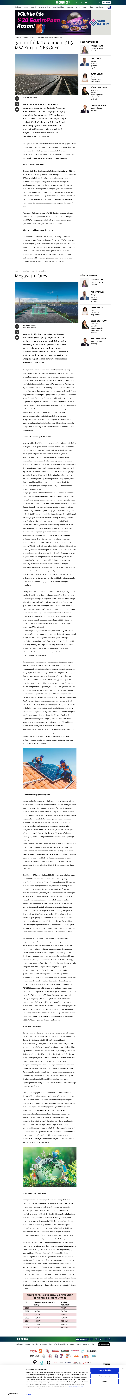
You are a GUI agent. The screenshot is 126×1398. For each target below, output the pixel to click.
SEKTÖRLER (26, 37)
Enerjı (33, 37)
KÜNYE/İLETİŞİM (82, 1339)
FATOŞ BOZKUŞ (97, 46)
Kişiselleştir (103, 1376)
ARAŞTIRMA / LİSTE (44, 7)
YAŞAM (85, 7)
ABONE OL (106, 2)
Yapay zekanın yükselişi (96, 109)
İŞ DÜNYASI (18, 7)
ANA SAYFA (18, 37)
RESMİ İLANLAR (100, 7)
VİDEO (91, 7)
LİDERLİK (33, 7)
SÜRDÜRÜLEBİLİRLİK (58, 7)
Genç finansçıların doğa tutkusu (96, 79)
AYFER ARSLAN (97, 74)
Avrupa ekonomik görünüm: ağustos (95, 64)
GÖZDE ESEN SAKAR (99, 87)
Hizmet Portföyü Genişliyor (97, 50)
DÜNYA (78, 7)
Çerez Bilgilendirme (75, 1386)
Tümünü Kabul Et (105, 1370)
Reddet (104, 1381)
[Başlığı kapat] (123, 1368)
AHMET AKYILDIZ (97, 58)
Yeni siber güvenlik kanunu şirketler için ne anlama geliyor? (97, 94)
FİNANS (26, 7)
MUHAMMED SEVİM (98, 105)
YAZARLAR (70, 7)
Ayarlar (28, 1394)
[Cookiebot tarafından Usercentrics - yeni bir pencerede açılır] (12, 1394)
